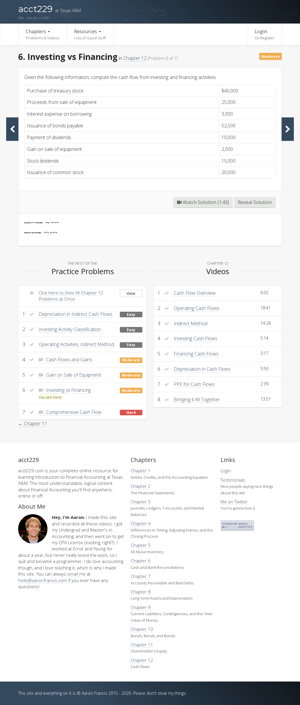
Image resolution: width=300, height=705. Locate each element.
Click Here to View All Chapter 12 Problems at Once (71, 296)
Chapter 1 (141, 470)
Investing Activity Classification (70, 329)
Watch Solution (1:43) (205, 202)
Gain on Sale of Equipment (73, 375)
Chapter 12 (134, 58)
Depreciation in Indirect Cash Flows (75, 314)
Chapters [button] (42, 34)
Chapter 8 (141, 592)
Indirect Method (190, 323)
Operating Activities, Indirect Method (76, 344)
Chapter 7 (141, 576)
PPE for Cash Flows (194, 384)
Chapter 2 (141, 486)
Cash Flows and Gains (68, 359)
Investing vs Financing (68, 390)
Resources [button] (90, 34)
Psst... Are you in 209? (33, 18)
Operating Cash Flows (196, 308)
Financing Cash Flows (196, 353)
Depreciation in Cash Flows (202, 369)
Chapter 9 (141, 607)
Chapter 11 (142, 644)
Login (264, 34)
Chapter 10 (142, 629)
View (131, 293)
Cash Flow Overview (195, 293)
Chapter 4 (141, 523)
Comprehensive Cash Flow (73, 412)
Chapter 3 (141, 502)
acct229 (49, 9)
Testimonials (233, 480)
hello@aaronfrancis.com (42, 580)
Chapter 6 (141, 561)
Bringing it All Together (197, 399)
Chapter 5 (141, 545)
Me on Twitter (234, 502)
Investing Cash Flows (195, 338)
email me (76, 574)
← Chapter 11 (32, 423)
